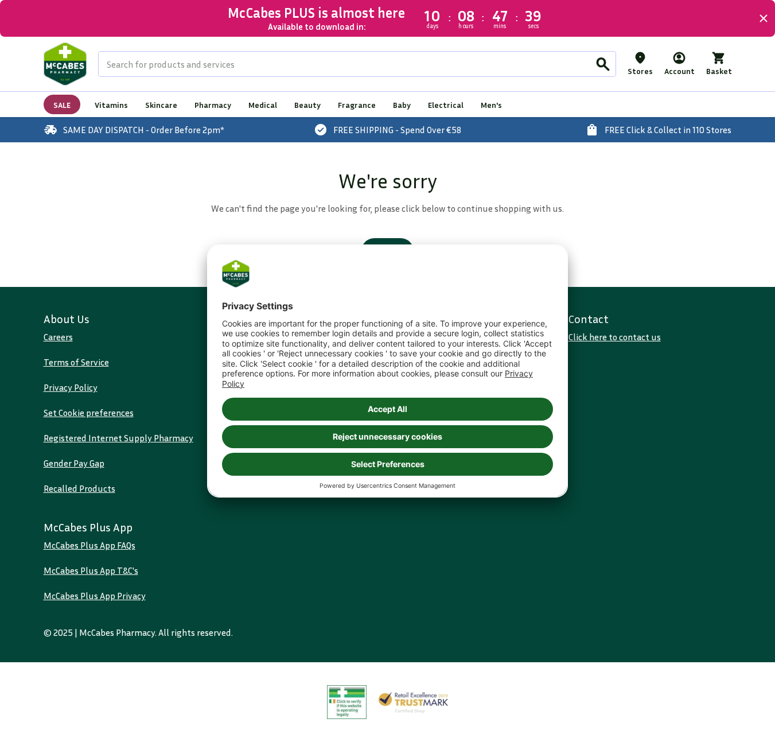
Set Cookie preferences (89, 412)
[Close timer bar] (763, 18)
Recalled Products (79, 488)
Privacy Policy (71, 387)
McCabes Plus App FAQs (89, 545)
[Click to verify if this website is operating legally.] (347, 702)
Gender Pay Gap (74, 463)
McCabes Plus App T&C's (91, 570)
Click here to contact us (614, 337)
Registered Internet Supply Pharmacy (118, 438)
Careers (58, 337)
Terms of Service (76, 362)
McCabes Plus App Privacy (95, 595)
